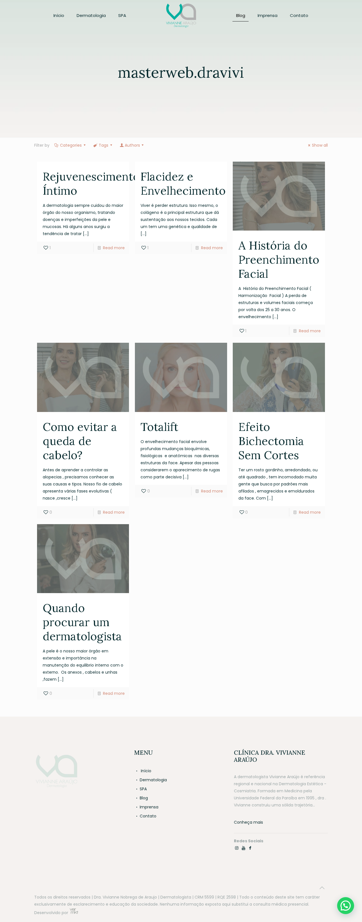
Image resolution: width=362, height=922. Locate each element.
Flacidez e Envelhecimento (183, 183)
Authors (132, 145)
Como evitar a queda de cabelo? (80, 441)
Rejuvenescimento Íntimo (91, 183)
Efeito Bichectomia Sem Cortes (271, 441)
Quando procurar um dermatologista (82, 622)
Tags (103, 145)
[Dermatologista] (181, 15)
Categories (71, 145)
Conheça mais (248, 822)
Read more (114, 248)
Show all (320, 145)
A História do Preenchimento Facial (278, 259)
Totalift (159, 427)
